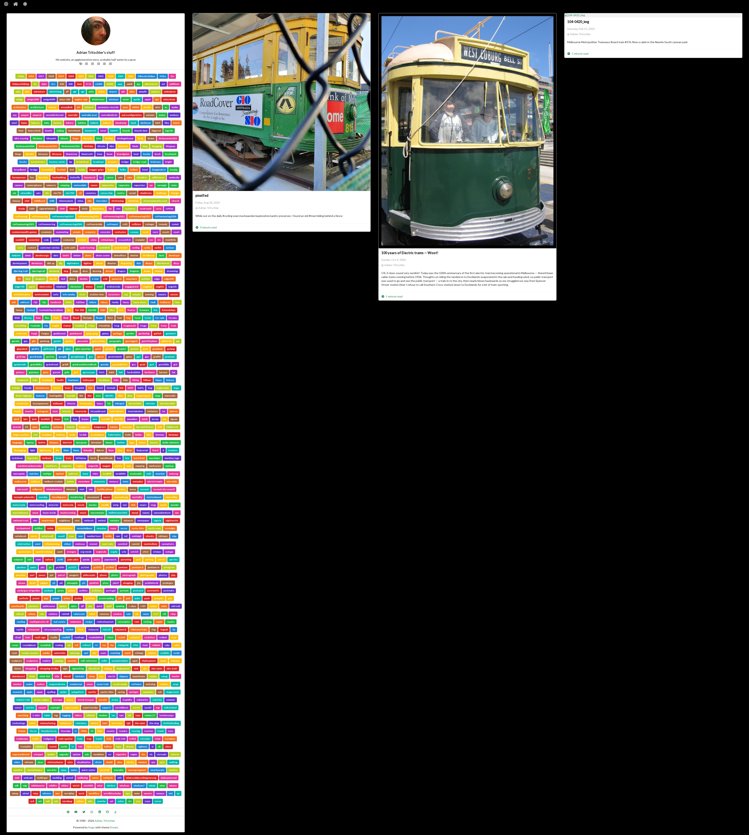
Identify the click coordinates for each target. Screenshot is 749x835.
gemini (57, 341)
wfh (119, 777)
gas (26, 341)
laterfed (67, 442)
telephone (65, 723)
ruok (14, 652)
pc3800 (110, 567)
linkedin (87, 450)
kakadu (71, 426)
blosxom (56, 154)
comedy (163, 224)
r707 (143, 606)
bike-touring (21, 138)
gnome (109, 348)
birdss (151, 138)
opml (59, 551)
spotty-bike (106, 691)
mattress (73, 473)
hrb (121, 387)
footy (148, 317)
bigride (169, 130)
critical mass (107, 239)
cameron (51, 185)
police (71, 590)
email (99, 286)
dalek (28, 255)
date (55, 255)
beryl (103, 130)
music (83, 512)
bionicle (87, 138)
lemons (154, 442)
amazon (155, 91)
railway (31, 613)
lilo (57, 450)
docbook (54, 271)
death (66, 255)
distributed (163, 263)
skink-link (44, 676)
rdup (173, 613)
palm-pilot (72, 559)
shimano (175, 660)
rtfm (135, 645)
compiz (77, 232)
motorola (68, 504)
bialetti (114, 130)
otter (146, 551)
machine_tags (172, 458)
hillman (147, 380)
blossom (43, 154)
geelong (44, 341)
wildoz (64, 785)
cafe (120, 177)
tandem (103, 715)
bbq (167, 122)
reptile (19, 629)
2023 (100, 76)
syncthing (23, 715)
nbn (35, 520)
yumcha (101, 801)
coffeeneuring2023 (139, 216)
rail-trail (175, 606)
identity (109, 395)
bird (98, 138)
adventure (39, 91)
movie (81, 504)
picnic (32, 582)
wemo (95, 777)
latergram (81, 442)
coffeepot (112, 224)
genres (69, 341)
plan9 (116, 582)
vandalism (98, 754)
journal (17, 426)
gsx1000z (164, 364)
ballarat (94, 122)
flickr (56, 317)
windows (124, 785)
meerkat (160, 473)
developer (174, 255)
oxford (49, 559)
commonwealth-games (24, 232)
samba (46, 652)
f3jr (35, 302)
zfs (129, 801)
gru (134, 364)
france (67, 325)
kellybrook (172, 426)
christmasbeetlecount (155, 200)
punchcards (18, 606)
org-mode (85, 551)
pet (51, 575)
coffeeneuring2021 (88, 216)
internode (80, 411)
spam (40, 691)
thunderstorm (48, 730)
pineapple (72, 582)
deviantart (37, 263)
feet (177, 302)
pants (97, 559)
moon (106, 497)
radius (153, 606)
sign (65, 668)
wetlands (108, 777)
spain (29, 691)
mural (163, 504)
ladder (138, 434)
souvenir (17, 691)
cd (80, 193)
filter (112, 310)
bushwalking (59, 177)
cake (129, 177)
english (160, 286)
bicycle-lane (140, 130)
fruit (173, 325)
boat (136, 154)
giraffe (35, 348)
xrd (32, 801)
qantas (63, 606)
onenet (93, 543)
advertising (55, 91)
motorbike (171, 497)
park (138, 559)
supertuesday (90, 707)
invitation (152, 411)
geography (115, 341)
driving (158, 271)
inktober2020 (167, 403)
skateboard (18, 676)
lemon (142, 442)
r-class (132, 606)
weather (173, 769)
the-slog (154, 723)
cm (110, 208)
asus (125, 107)
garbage (117, 333)
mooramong (121, 497)
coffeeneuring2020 (62, 216)
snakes (40, 684)
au (166, 107)
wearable (118, 769)
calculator (142, 177)
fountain (35, 325)
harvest (163, 372)
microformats (154, 481)
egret (32, 286)
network (128, 520)
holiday (16, 387)
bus (32, 177)
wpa (127, 793)
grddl (65, 364)
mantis (118, 465)
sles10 (111, 676)
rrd (76, 645)
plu (138, 582)
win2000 (88, 785)
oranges (71, 551)
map (128, 465)
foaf (119, 317)
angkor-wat (81, 99)
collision (136, 224)
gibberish (167, 341)
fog (128, 317)
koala (72, 434)
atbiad (135, 107)
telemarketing (47, 723)
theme (21, 730)
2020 (71, 76)
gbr (34, 341)
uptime (76, 754)
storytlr (103, 699)
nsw (80, 536)
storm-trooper (86, 699)
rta (111, 645)
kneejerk (47, 434)
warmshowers (34, 769)
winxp (15, 793)
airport (113, 91)
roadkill (66, 637)
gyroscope (89, 372)
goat (145, 348)
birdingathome (125, 138)
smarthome (138, 676)
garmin (15, 341)
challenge (161, 193)
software (136, 684)
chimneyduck (66, 200)
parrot (161, 559)
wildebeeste (37, 785)
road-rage (40, 637)
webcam (28, 777)
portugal (110, 590)
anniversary (98, 99)
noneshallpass (84, 528)
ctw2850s (170, 239)
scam (103, 652)
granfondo (20, 364)
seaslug (59, 660)
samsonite (59, 652)
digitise (87, 263)
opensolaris (24, 551)
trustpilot (25, 746)
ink (109, 403)
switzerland (170, 707)
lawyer (109, 442)
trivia (157, 738)
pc (50, 567)
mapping (140, 465)
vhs (143, 754)
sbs (94, 652)
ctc (159, 239)
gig (177, 341)
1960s (20, 76)
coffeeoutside (94, 224)
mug (153, 504)
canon (94, 185)
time (99, 730)
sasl (86, 652)
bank (133, 122)
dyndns (84, 278)
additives (174, 84)
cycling (135, 247)
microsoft (22, 489)
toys (170, 730)
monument (93, 497)
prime (67, 598)
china (80, 200)
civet (62, 208)
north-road (154, 528)
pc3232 (97, 567)
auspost (37, 115)
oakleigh (136, 536)
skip (57, 676)
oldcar (67, 543)
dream (147, 271)
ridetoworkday (139, 629)
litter (129, 450)
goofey (50, 356)
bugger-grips (96, 169)
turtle (64, 746)
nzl (125, 536)
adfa (18, 91)
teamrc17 (150, 715)
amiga (19, 99)
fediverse (165, 302)
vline (119, 762)
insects (29, 411)
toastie (110, 730)
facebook (56, 302)
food (137, 317)
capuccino (139, 185)
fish (155, 310)
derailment (148, 255)
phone (103, 575)
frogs (143, 325)
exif (14, 302)
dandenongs (42, 255)
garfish (157, 333)
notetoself (47, 536)
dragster (134, 271)
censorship (106, 193)
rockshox (149, 637)
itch (66, 419)
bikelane (37, 138)
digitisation (73, 263)
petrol (61, 575)
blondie (30, 154)
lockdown (17, 458)
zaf (111, 801)
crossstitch (124, 239)
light (32, 450)
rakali (92, 613)
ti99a (83, 730)
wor (57, 793)
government (115, 356)
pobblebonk (151, 582)
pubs (137, 598)
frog (116, 325)
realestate (75, 621)
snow (89, 684)
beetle (48, 130)
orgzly (113, 551)
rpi (68, 645)
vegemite (121, 754)
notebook (20, 536)
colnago (149, 224)
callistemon (158, 177)
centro (120, 193)
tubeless (40, 746)
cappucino (124, 185)
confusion (120, 232)
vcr (109, 754)
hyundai (71, 395)
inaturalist (170, 395)
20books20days (146, 76)
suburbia (157, 699)
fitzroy (28, 317)
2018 (51, 76)
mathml (60, 473)
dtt (19, 278)
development (19, 263)
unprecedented (20, 754)
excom (174, 294)
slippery (123, 676)
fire (121, 310)
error (82, 294)
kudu (128, 434)
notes (34, 536)
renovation (124, 621)
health (60, 380)
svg (158, 707)
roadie (53, 637)
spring (121, 691)
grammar (170, 356)
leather (121, 442)
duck (28, 278)
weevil (69, 777)
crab (46, 239)
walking (173, 762)
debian (77, 255)
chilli (51, 200)
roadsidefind (95, 637)
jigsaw (174, 419)
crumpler (140, 239)
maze (85, 473)
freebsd (79, 325)
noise (50, 528)
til (92, 730)
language (17, 442)
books (23, 161)
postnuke (168, 590)
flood (76, 317)
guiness (20, 372)
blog (145, 146)
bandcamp (120, 122)
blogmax (170, 146)
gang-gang (92, 333)
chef (27, 200)
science (152, 652)
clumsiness (98, 208)
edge (157, 278)
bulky (123, 169)
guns (45, 372)
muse (35, 512)
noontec (101, 528)
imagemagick (144, 395)
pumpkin (158, 598)
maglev (80, 465)
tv (73, 746)
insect (17, 411)
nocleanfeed (23, 528)
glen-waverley (83, 348)
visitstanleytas (55, 762)
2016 (31, 76)
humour (40, 395)
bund (145, 169)
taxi (121, 715)
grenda (104, 364)
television (81, 723)
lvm (119, 458)
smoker (17, 684)
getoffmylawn (149, 341)
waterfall (104, 769)
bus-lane (43, 177)
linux (111, 450)
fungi (34, 333)
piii (61, 582)
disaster (111, 263)
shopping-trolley (49, 668)
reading (21, 621)
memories (99, 481)
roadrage (79, 637)
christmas (133, 200)
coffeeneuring (40, 216)
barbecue (146, 122)
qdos (73, 606)
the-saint (140, 723)
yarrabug (67, 801)
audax (175, 107)
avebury (174, 115)
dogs (75, 271)
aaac (120, 84)
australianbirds (109, 115)
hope (68, 387)
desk (161, 255)
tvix (80, 746)
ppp (46, 598)
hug (150, 387)
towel (160, 730)
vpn (153, 762)
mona (133, 489)
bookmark (170, 154)
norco (124, 528)
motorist (53, 504)
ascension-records (108, 107)
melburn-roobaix (53, 481)
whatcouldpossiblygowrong (141, 777)
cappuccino (108, 185)
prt (120, 598)
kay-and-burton (144, 426)
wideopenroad (169, 777)
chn (89, 200)
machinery (51, 465)
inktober (150, 403)
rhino (80, 629)
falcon (104, 302)
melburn (35, 481)
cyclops (170, 247)
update (51, 754)
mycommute (97, 512)
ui (153, 746)
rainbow (52, 613)
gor (91, 356)
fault (153, 302)
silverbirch (94, 668)
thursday (65, 730)
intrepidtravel (98, 411)
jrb (26, 426)
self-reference (89, 660)
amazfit (143, 91)
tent (104, 723)
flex (47, 317)
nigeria (157, 520)
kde (160, 426)
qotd (99, 606)
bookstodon (38, 161)
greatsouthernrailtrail (84, 364)
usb (87, 754)
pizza (105, 582)
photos (163, 575)
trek (108, 738)
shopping (30, 668)
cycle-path (69, 247)
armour (52, 107)
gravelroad (52, 364)
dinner (99, 263)
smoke (175, 676)
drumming (172, 271)
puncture (33, 606)
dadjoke (16, 255)
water (74, 769)
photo (114, 575)
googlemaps (77, 356)
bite (112, 146)
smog (164, 676)
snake (29, 684)
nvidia (108, 536)
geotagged (131, 341)
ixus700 (118, 419)
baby (46, 122)
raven (146, 613)
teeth (32, 723)
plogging (128, 582)
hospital (79, 387)
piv (83, 582)
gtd (175, 364)
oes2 (37, 543)
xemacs (160, 793)
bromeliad (47, 169)
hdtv (35, 380)
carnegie (162, 185)
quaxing (120, 606)
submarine (142, 699)
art (78, 107)
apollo (136, 99)
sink (136, 668)
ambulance (170, 91)
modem (121, 489)
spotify (92, 691)
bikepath (51, 138)
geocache (82, 341)
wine (162, 785)
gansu (105, 333)
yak (56, 801)
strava (114, 699)
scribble (164, 652)
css (151, 239)
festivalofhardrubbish (51, 310)
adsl (27, 91)
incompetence (40, 403)
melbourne (20, 481)
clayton (73, 208)
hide (125, 380)
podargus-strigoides (28, 590)
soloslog (150, 684)
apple (148, 99)
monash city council (163, 489)
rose (173, 637)
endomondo (113, 286)
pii (53, 582)
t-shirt (36, 715)
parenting (126, 559)
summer (170, 699)
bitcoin (101, 146)
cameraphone (34, 185)
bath (157, 122)
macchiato (154, 458)
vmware (142, 762)
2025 (120, 76)
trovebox (170, 738)
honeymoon (42, 387)
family (115, 302)
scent (127, 652)
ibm (89, 395)
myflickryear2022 (117, 512)
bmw (99, 154)
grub (142, 364)
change (175, 193)
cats (38, 193)
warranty (51, 769)
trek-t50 (120, 738)
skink (32, 676)
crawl (56, 239)
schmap (139, 652)
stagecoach (172, 691)
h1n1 (101, 372)
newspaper (143, 520)
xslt (48, 801)
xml (170, 793)
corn (155, 232)
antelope (113, 99)
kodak (83, 434)
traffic (35, 738)
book (158, 154)
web (17, 777)
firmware (144, 310)
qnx (90, 606)
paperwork (110, 559)
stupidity (127, 699)
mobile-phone (105, 489)
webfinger (42, 777)
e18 (105, 278)
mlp (91, 489)
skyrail (67, 676)
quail (108, 606)
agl (82, 91)
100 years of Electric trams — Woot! (409, 253)
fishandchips (168, 310)
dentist (134, 255)
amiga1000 (33, 99)
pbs (42, 567)
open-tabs (107, 543)
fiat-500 (79, 310)
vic (151, 754)
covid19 (20, 239)
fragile (55, 325)
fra (46, 325)
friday (91, 325)
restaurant (33, 629)
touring (136, 730)
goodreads (36, 356)
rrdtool (87, 645)
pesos (42, 575)
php (173, 575)
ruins (176, 645)
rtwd (144, 645)
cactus (109, 177)
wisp (35, 793)
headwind (47, 380)
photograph (129, 575)
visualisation (84, 762)
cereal (132, 193)
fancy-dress (139, 302)
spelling (51, 691)
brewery (112, 161)
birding (109, 138)
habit (111, 372)
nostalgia (170, 528)
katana (113, 426)
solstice (164, 684)
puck (147, 598)
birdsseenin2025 (48, 146)
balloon (107, 122)
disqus (148, 263)
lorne (58, 458)
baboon (35, 122)
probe (78, 598)
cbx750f (70, 193)
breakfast (98, 161)
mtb (133, 504)
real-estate (59, 621)
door (85, 271)
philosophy (89, 575)
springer (133, 691)
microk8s (172, 481)
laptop (30, 442)
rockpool (135, 637)
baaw (24, 122)
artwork (89, 107)
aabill (129, 84)
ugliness (142, 746)
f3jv (44, 302)
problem (90, 598)
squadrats (148, 691)
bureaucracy (19, 177)
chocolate (101, 200)
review (69, 629)
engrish (172, 286)
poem (61, 590)
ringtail (164, 629)
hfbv (116, 380)
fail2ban (80, 302)
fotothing (20, 325)
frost (153, 325)
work (81, 793)
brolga (33, 169)
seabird (46, 660)
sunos (18, 707)
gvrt (76, 372)
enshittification (22, 294)
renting (148, 621)
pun (170, 598)
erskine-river (97, 294)
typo (118, 746)
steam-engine (41, 699)
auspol (24, 115)
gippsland (22, 348)
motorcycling (37, 504)
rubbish (156, 645)
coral (145, 232)
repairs (171, 621)
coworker (34, 239)
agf (74, 91)
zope (147, 801)
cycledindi (104, 247)
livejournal (142, 450)
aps (157, 99)
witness (47, 793)
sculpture (17, 660)
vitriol (98, 762)
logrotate (32, 458)
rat (136, 613)
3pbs (44, 84)
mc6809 (107, 473)
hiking (135, 380)
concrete (105, 232)
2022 (91, 76)
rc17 (155, 613)
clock (85, 208)
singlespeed (122, 668)
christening (117, 200)
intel (55, 411)
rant (128, 613)
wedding (57, 777)
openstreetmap (43, 551)
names (145, 512)
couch (165, 232)
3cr (35, 84)
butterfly (75, 177)
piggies (44, 582)
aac (138, 84)
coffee (169, 208)
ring (153, 629)
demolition (120, 255)
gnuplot (121, 348)
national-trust (20, 520)
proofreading (106, 598)
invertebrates (135, 411)
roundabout (29, 645)
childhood (39, 200)
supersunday (71, 707)
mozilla (105, 504)
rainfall (65, 613)
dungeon (40, 278)
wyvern (148, 793)
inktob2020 (135, 403)
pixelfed (94, 582)
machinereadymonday (29, 465)
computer (90, 232)
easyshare (131, 278)
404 (70, 84)
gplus (129, 356)
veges (133, 754)
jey (164, 419)
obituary (163, 536)
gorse (100, 356)
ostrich (134, 551)
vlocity (130, 762)
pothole (23, 598)
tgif (128, 723)
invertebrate (116, 411)
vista (70, 762)
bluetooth (87, 154)
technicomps (167, 715)
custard (32, 247)
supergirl (55, 707)
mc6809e (121, 473)
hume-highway (24, 395)
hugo (176, 387)
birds (140, 138)
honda (27, 387)
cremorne (68, 239)
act (163, 84)
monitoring (76, 497)
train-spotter (65, 738)
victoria (175, 754)
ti (75, 730)
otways (157, 551)
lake (148, 434)
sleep (92, 676)
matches (33, 473)
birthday (88, 146)
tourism (148, 730)
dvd (63, 278)
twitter (108, 746)
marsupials (19, 473)
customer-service (49, 247)
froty (164, 325)
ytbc (90, 801)
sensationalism (120, 660)
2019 (61, 76)
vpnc (162, 762)
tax (113, 715)
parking (149, 559)
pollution (97, 590)
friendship (104, 325)
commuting (62, 232)
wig (25, 785)
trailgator (48, 738)
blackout (123, 146)
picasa (21, 582)
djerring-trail (21, 271)
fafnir (69, 302)
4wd (79, 84)
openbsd (122, 543)
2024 (110, 76)
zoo (138, 801)
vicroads (161, 754)
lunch (93, 458)
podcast (48, 590)
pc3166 (85, 567)
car (151, 185)
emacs (89, 286)
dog (66, 271)
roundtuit (45, 645)
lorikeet (46, 458)
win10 (76, 785)
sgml (134, 660)
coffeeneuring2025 (23, 224)
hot (90, 387)
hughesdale (163, 387)
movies (93, 504)
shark (163, 660)
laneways (173, 434)
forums (173, 317)
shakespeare (149, 660)
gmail (98, 348)
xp (178, 793)
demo (88, 255)
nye (118, 536)
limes (76, 450)
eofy (55, 294)
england (147, 286)
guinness (34, 372)
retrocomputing (52, 629)
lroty (68, 458)
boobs (146, 154)
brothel (61, 169)
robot (110, 637)
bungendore (159, 169)
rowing (59, 645)
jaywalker (132, 419)
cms (118, 208)
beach (176, 122)
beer (21, 130)
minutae (70, 489)
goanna (134, 348)
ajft (123, 91)
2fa (172, 76)
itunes (85, 419)
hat (173, 372)
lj (163, 450)
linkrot (100, 450)
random (117, 613)
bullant (134, 169)
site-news (156, 668)
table (47, 715)
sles (101, 676)
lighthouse (45, 450)
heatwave (73, 380)
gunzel (56, 372)
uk (159, 746)
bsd (72, 169)
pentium (122, 567)
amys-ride (64, 99)
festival (31, 310)
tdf (129, 715)
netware (114, 520)
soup (175, 684)
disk (138, 263)
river (27, 637)
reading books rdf (39, 621)
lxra (127, 458)
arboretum (169, 99)
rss (104, 645)
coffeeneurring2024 (71, 224)
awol (14, 122)
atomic (147, 107)
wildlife (53, 785)
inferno (71, 403)
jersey (155, 419)
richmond (93, 629)
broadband (20, 169)
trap (89, 738)
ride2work (120, 629)
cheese (16, 200)
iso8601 (45, 419)
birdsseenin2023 (168, 138)
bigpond (156, 130)
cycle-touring (87, 247)
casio (174, 185)
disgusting (126, 263)
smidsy (153, 676)
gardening (143, 333)
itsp (75, 419)
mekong (173, 473)
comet (175, 224)
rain (42, 613)
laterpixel (96, 442)
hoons (56, 387)
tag (56, 715)
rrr (96, 645)
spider (63, 691)
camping (64, 185)
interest (66, 411)
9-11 (88, 84)
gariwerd (170, 333)
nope (113, 528)
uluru (168, 746)
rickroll (106, 629)
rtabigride (123, 645)
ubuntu (130, 746)
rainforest (79, 613)
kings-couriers (21, 434)
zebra (121, 801)
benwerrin (90, 130)
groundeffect (120, 364)
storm (70, 699)
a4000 (109, 84)
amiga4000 (49, 99)
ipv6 (34, 419)
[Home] (15, 4)
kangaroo (84, 426)
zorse (158, 801)
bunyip (173, 169)
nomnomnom (65, 528)
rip (173, 629)
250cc (163, 76)
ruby (167, 645)
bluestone (71, 154)
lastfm (41, 442)
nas (177, 512)
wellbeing (82, 777)
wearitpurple (157, 769)
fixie (38, 317)
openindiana (150, 543)
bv (100, 177)
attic (157, 107)
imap (157, 395)
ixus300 (105, 419)
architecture (37, 107)
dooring (96, 271)
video (17, 762)
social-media (120, 684)
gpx (147, 356)
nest (77, 520)
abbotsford (151, 84)
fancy (126, 302)
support (106, 707)
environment (42, 294)
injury (100, 403)
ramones (104, 613)
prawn (56, 598)
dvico (72, 278)
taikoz (78, 715)
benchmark (74, 130)
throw (33, 730)
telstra (94, 723)
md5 (148, 473)
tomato (123, 730)
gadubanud (76, 333)
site (145, 668)
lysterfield (139, 458)
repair (159, 621)
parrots (173, 559)
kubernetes (114, 434)
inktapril (119, 403)
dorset (109, 271)
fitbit (17, 317)
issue (57, 419)
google (63, 356)
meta (125, 481)
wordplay (69, 793)
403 (62, 84)
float (65, 317)
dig (60, 263)
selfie (104, 660)
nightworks (172, 520)
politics (83, 590)
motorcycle (19, 504)
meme (70, 481)
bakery (69, 122)
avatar (162, 115)
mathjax (47, 473)
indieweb (58, 403)
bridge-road (139, 161)
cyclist (157, 247)
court (176, 232)
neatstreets (48, 520)
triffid (133, 738)
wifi (17, 785)
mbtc (95, 473)
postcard (138, 590)
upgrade (63, 754)
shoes (17, 668)
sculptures (32, 660)
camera (18, 185)
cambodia (174, 177)
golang (171, 348)
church (175, 200)
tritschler (145, 738)
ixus (95, 419)
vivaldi (109, 762)
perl (32, 575)
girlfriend (48, 348)
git (59, 348)
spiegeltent (77, 691)
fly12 (110, 317)
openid (135, 543)
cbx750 (57, 193)
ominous (80, 543)
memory (113, 481)
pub (128, 598)
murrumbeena (20, 512)
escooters (114, 294)
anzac (126, 99)
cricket (82, 239)
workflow (94, 793)
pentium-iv (153, 567)
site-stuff (172, 668)
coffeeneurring (46, 224)
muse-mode (49, 512)
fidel (102, 310)
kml (35, 434)
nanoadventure (162, 512)
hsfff (130, 387)
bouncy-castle (57, 161)
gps (138, 356)
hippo (158, 380)
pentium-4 (137, 567)
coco (158, 208)
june (35, 426)
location (172, 450)
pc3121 (72, 567)
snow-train (103, 684)
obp (174, 536)
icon (98, 395)
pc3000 (60, 567)
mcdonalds (136, 473)
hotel (100, 387)
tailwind (90, 715)
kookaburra (97, 434)
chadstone (146, 193)
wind (99, 785)
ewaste (162, 294)
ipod (16, 419)
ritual (18, 637)
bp (70, 161)
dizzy (176, 263)
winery (173, 785)
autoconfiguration (132, 115)
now (71, 536)
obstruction (23, 543)
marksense (155, 465)
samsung (74, 652)
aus (15, 115)
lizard (155, 450)
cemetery (91, 193)
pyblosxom (49, 606)
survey (136, 707)
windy (152, 785)
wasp (63, 769)
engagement (131, 286)
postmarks (153, 590)
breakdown (82, 161)
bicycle (126, 130)
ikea (130, 395)
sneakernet (76, 684)
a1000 (98, 84)
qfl (82, 606)
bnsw (109, 154)
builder (111, 169)
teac (138, 715)
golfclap (21, 356)
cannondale (80, 185)
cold (124, 224)
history (170, 380)
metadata (138, 481)
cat (14, 193)
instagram (42, 411)
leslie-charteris (170, 442)
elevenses (75, 286)
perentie (20, 575)
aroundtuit (67, 107)
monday (43, 497)
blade (135, 146)
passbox (21, 567)
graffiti (157, 356)
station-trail (22, 699)
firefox (131, 310)
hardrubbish (133, 372)
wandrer (18, 769)
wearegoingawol (137, 769)
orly (124, 551)
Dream (114, 827)
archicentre (19, 107)
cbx (47, 193)
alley (132, 91)
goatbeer (158, 348)
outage (169, 551)
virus (40, 762)
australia (72, 115)
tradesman (22, 738)
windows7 (139, 785)
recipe (88, 621)
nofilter (39, 528)
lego (131, 442)
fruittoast (21, 333)
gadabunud (59, 333)
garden (130, 333)
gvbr (67, 372)
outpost (18, 559)
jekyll (144, 419)
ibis (81, 395)
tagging (66, 715)
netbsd (102, 520)
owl (29, 559)
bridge (125, 161)
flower (99, 317)
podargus (168, 582)
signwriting (78, 668)
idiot (120, 395)
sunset (42, 707)
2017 (41, 76)
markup (169, 465)
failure (92, 302)
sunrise (30, 707)
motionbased (154, 497)
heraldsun (104, 380)
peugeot (74, 575)
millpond (37, 489)
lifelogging (20, 450)
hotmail (111, 387)
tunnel (52, 746)
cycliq (147, 247)
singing (108, 668)
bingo (76, 138)
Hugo (91, 827)
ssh (160, 691)
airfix (91, 91)
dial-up (50, 263)
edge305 (169, 278)
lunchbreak (106, 458)
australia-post (89, 115)
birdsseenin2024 (25, 146)
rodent (163, 637)
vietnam (29, 762)
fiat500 (92, 310)
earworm (117, 278)
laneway (159, 434)
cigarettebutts (47, 208)
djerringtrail (38, 271)
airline (101, 91)
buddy (81, 169)
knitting (60, 434)
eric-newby (69, 294)
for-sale (159, 317)
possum (124, 590)
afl (67, 91)
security (71, 660)
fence (19, 310)
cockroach (145, 208)
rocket (121, 637)
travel (99, 738)
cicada (21, 208)
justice (45, 426)
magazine (66, 465)
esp (126, 294)
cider (32, 208)
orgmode (101, 551)
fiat (69, 310)
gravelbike (36, 364)
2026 (130, 76)
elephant (61, 286)
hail (120, 372)
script (176, 652)
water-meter (88, 769)
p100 (60, 559)
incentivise (22, 403)
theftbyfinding (171, 723)
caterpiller (26, 193)
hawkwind (22, 380)
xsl (39, 801)
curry (20, 247)
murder (175, 504)
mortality (137, 497)
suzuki (147, 707)
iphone (173, 411)
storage (57, 699)
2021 (81, 76)
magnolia (93, 465)
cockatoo (130, 208)
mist (82, 489)
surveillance (121, 707)
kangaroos (100, 426)
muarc (143, 504)
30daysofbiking (20, 84)
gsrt (152, 364)
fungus (45, 333)
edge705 (19, 286)
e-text (95, 278)
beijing (60, 130)
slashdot (79, 676)
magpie (106, 465)
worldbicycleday (112, 793)
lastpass (54, 442)
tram (79, 738)
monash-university (24, 497)
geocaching (98, 341)
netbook (89, 520)
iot (163, 411)
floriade (87, 317)
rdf (164, 613)
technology (18, 723)
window (111, 785)
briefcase (156, 161)
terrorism (117, 723)
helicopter (88, 380)
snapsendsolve (57, 684)
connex (134, 232)
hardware (150, 372)
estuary (136, 294)
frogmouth (130, 325)
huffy (141, 387)
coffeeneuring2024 (165, 216)
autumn (150, 115)
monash (144, 489)
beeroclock (34, 130)
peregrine (169, 567)
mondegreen (59, 497)
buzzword (89, 177)
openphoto (168, 543)
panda (86, 559)
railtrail (19, 613)
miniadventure (54, 489)
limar (66, 450)
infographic (86, 403)
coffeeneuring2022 (114, 216)
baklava (82, 122)
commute (46, 232)
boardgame (123, 154)
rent (136, 621)
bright (168, 161)
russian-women (29, 652)
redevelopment (105, 621)
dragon (121, 271)
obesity (150, 536)
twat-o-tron (93, 746)
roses (15, 645)
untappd (38, 754)
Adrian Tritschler (105, 820)
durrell (53, 278)
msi (125, 504)
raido (164, 606)
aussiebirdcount (55, 115)
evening (149, 294)
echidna (145, 278)
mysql (135, 512)
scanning (115, 652)
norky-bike (138, 528)
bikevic (64, 138)
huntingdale (55, 395)
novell (61, 536)
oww (38, 559)
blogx (18, 154)
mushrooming (67, 512)
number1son (94, 536)
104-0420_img (578, 22)
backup (57, 122)
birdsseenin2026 (70, 146)
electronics (45, 286)
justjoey (57, 426)
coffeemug (21, 216)
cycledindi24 (121, 247)
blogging (157, 146)
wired (26, 793)
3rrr (53, 84)
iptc (25, 419)
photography (147, 575)
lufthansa (81, 458)
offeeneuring (52, 543)
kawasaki (127, 426)
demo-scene (102, 255)
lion (120, 450)
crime (94, 239)
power (36, 598)
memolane (84, 481)
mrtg (115, 504)
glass (68, 348)
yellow (79, 801)
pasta (33, 567)
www (136, 793)
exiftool (24, 302)
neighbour (64, 520)
